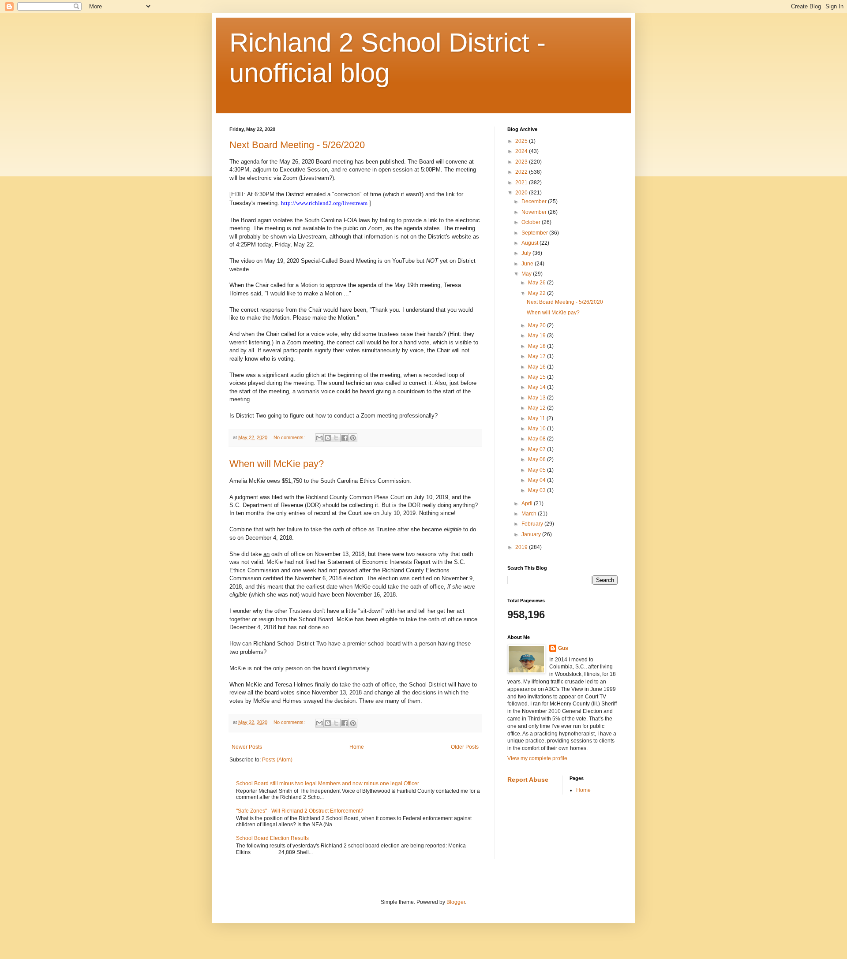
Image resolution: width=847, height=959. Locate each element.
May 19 (537, 335)
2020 (522, 193)
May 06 (537, 459)
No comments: (290, 437)
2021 (522, 182)
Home (356, 747)
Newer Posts (247, 747)
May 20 (537, 325)
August (530, 243)
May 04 (537, 480)
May (527, 274)
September (535, 233)
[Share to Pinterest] (353, 437)
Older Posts (465, 747)
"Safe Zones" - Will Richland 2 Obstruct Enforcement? (300, 811)
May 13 (537, 398)
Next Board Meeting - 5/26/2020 (297, 144)
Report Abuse (527, 779)
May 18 (537, 346)
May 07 (537, 449)
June (528, 264)
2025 (522, 141)
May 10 (537, 428)
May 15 (537, 377)
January (531, 534)
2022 (522, 172)
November (534, 212)
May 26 (537, 283)
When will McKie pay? (276, 463)
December (534, 201)
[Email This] (319, 437)
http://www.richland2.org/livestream (324, 203)
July (526, 253)
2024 (522, 151)
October (531, 222)
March (529, 514)
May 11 (537, 418)
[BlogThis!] (327, 437)
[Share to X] (336, 437)
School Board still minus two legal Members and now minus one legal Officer (327, 783)
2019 (522, 547)
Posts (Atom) (277, 760)
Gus (563, 648)
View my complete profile (537, 758)
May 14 (537, 387)
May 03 (537, 490)
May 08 (537, 439)
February (532, 524)
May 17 (537, 356)
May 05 (537, 470)
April (527, 503)
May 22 (537, 293)
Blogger (455, 902)
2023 (522, 162)
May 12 (537, 408)
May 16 (537, 367)
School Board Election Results (272, 838)
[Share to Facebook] (344, 437)
